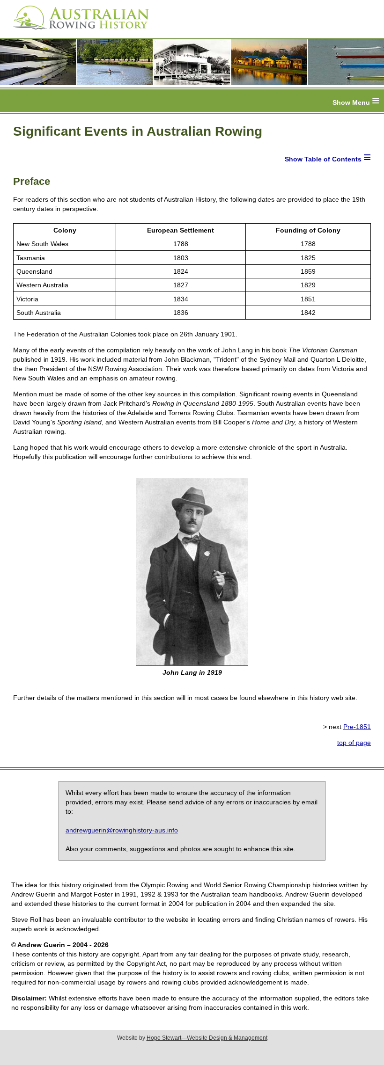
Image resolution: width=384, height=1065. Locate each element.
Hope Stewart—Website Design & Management (207, 1038)
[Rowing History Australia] (77, 32)
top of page (354, 742)
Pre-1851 (357, 726)
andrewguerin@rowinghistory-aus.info (122, 830)
